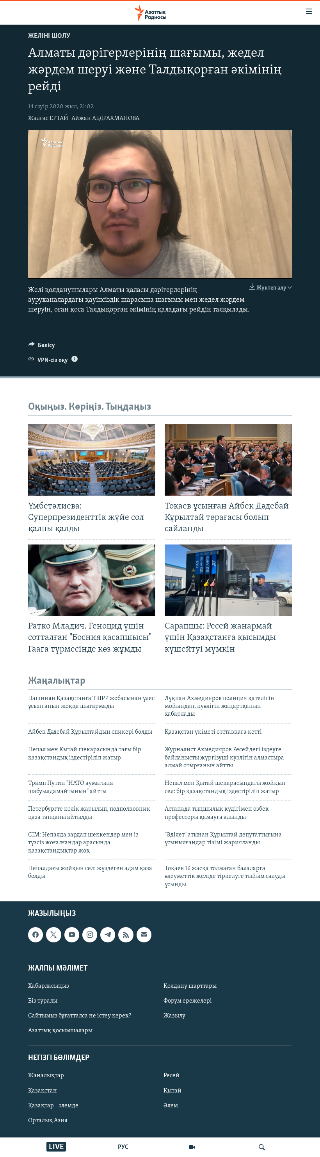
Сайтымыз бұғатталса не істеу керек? (79, 1016)
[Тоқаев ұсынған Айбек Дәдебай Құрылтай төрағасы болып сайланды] (228, 460)
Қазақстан (42, 1091)
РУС (123, 1147)
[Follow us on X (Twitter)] (53, 935)
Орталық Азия (48, 1121)
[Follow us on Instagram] (89, 935)
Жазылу (174, 1016)
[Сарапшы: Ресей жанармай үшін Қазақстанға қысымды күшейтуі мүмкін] (228, 580)
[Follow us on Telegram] (107, 935)
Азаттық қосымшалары (60, 1031)
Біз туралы (42, 1001)
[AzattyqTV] (192, 1147)
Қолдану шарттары (190, 986)
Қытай (172, 1091)
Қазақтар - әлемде (53, 1106)
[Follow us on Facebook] (35, 935)
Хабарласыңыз (48, 986)
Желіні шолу (49, 36)
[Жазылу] (144, 935)
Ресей (172, 1076)
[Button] (41, 347)
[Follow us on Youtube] (71, 935)
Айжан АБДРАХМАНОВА (105, 118)
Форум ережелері (188, 1001)
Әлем (171, 1106)
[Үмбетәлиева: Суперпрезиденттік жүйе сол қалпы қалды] (91, 460)
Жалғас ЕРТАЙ (48, 118)
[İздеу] (262, 1147)
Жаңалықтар (46, 1076)
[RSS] (125, 935)
